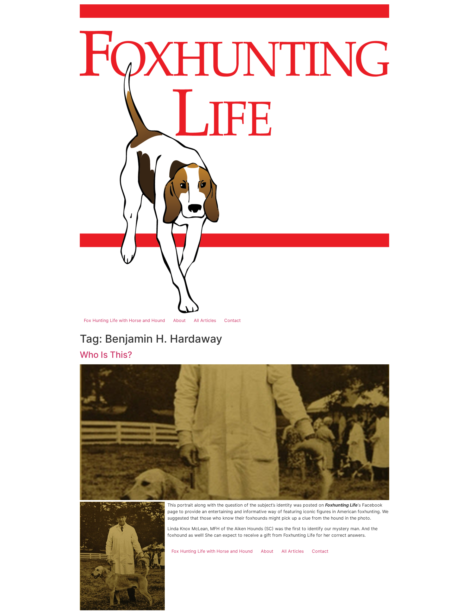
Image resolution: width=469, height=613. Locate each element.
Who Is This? (106, 354)
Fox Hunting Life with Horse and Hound (124, 320)
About (179, 320)
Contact (232, 320)
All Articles (205, 320)
